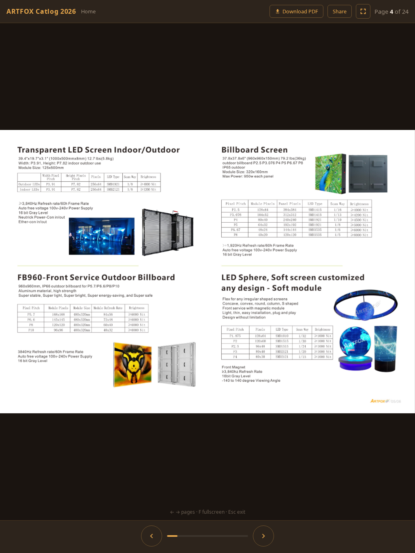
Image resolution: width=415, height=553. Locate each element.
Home (88, 11)
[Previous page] (58, 271)
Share (340, 11)
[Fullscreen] (363, 11)
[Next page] (357, 271)
